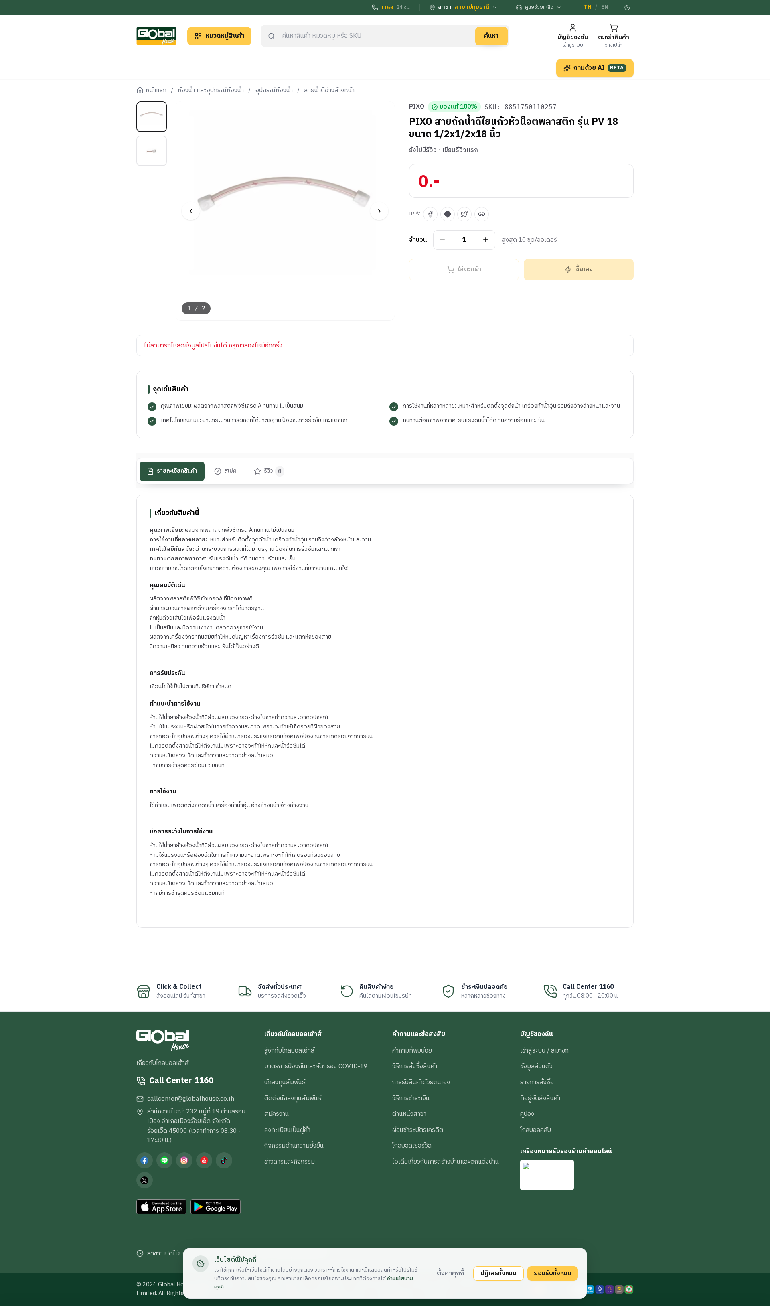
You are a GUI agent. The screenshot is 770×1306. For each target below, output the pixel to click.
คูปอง (527, 1114)
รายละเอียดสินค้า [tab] (177, 471)
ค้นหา (491, 35)
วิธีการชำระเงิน (411, 1098)
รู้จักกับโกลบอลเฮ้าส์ (289, 1050)
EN (604, 7)
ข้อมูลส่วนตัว (536, 1066)
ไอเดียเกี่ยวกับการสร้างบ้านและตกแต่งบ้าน (445, 1161)
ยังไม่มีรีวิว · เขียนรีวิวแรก (443, 150)
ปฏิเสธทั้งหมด (498, 1273)
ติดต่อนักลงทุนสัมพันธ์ (292, 1098)
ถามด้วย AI (598, 68)
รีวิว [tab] (273, 471)
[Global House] (156, 36)
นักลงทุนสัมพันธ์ (285, 1082)
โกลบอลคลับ (535, 1130)
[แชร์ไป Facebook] (430, 214)
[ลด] (443, 240)
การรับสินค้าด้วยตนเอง (421, 1082)
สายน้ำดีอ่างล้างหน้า (329, 90)
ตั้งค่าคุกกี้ (450, 1273)
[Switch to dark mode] (627, 7)
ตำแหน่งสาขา (409, 1114)
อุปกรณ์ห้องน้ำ (274, 90)
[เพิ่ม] (486, 240)
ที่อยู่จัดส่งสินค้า (540, 1098)
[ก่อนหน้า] (191, 211)
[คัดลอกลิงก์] (481, 214)
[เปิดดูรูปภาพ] (285, 211)
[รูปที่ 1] (151, 116)
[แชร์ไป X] (464, 214)
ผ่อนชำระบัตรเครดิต (417, 1130)
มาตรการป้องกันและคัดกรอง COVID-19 (315, 1066)
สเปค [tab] (230, 471)
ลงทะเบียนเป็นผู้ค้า (287, 1130)
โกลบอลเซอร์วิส (412, 1145)
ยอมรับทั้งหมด (552, 1273)
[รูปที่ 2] (151, 151)
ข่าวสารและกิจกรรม (289, 1161)
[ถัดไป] (379, 211)
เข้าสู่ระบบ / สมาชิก (544, 1050)
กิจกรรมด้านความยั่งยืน (294, 1145)
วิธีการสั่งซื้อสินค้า (414, 1066)
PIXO (416, 107)
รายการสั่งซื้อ (537, 1082)
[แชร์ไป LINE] (447, 214)
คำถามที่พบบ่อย (412, 1050)
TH (588, 7)
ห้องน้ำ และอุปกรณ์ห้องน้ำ (211, 90)
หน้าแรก (156, 90)
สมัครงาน (276, 1114)
